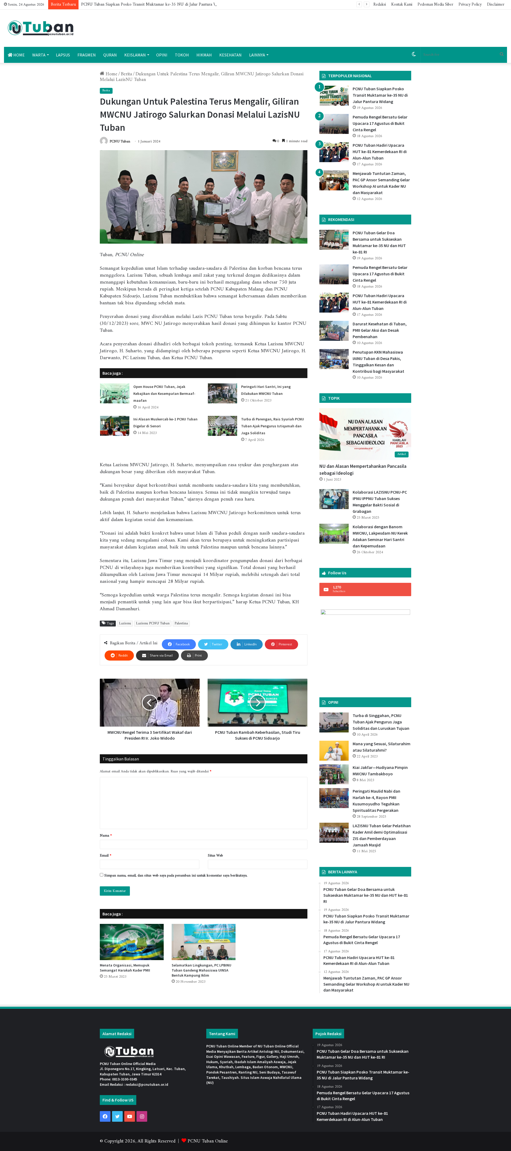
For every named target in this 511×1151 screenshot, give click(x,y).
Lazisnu (125, 623)
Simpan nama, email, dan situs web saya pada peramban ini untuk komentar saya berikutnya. (176, 875)
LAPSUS (63, 55)
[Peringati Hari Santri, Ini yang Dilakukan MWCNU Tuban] (222, 393)
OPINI (161, 55)
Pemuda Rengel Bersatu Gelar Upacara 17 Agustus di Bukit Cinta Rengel (380, 123)
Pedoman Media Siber (435, 4)
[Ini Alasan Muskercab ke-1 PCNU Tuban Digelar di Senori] (114, 426)
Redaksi (379, 4)
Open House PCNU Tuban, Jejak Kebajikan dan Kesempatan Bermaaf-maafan (164, 393)
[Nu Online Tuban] (40, 28)
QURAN (110, 55)
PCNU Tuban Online (208, 1141)
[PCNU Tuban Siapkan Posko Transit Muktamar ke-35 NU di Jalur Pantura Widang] (334, 96)
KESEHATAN (230, 55)
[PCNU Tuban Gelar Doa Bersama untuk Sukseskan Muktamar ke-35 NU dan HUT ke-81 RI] (334, 240)
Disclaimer (495, 4)
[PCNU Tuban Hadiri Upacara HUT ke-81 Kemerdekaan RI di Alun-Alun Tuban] (334, 152)
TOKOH (182, 55)
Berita (126, 74)
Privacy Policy (470, 4)
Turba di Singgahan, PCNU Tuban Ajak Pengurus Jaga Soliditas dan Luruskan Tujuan (381, 722)
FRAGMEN (86, 55)
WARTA (39, 55)
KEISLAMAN (135, 55)
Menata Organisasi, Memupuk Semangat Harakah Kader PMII (125, 968)
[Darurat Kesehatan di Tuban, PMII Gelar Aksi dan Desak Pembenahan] (334, 331)
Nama (106, 835)
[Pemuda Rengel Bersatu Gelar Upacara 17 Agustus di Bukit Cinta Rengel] (334, 124)
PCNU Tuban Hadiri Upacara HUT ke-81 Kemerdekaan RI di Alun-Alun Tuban (380, 151)
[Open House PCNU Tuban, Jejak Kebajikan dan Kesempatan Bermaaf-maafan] (114, 393)
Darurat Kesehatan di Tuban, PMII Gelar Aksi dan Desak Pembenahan (380, 330)
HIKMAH (204, 55)
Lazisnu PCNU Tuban (153, 623)
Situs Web (215, 855)
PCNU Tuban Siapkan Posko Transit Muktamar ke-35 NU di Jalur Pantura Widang (153, 4)
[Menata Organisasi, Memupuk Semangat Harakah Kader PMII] (132, 942)
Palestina (181, 623)
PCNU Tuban (120, 141)
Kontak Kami (401, 4)
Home (110, 74)
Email (105, 855)
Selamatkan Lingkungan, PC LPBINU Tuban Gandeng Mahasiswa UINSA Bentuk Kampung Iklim (201, 970)
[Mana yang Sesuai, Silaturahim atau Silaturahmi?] (334, 751)
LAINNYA (257, 55)
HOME (19, 55)
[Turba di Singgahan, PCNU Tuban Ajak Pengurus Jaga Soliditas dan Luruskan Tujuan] (334, 722)
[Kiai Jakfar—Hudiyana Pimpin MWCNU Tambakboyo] (334, 774)
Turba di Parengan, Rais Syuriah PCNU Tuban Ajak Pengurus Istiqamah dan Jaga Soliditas (272, 426)
